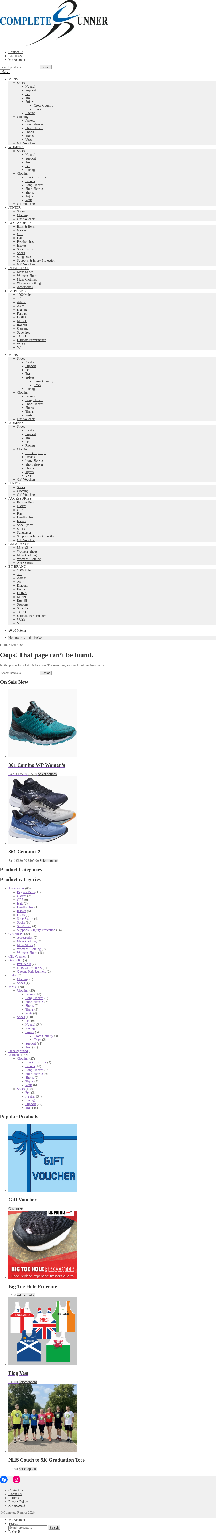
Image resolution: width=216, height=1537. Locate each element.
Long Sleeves (34, 124)
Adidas (21, 302)
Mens (12, 986)
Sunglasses (24, 257)
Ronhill (22, 325)
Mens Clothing (27, 279)
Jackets (30, 120)
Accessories (25, 287)
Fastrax (22, 313)
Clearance (15, 933)
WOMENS (16, 147)
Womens (14, 1055)
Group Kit (15, 960)
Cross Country (43, 105)
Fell (27, 94)
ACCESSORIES (19, 222)
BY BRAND (17, 291)
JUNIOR (14, 207)
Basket (14, 1531)
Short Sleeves (34, 128)
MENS (13, 79)
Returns (13, 1498)
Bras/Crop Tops (35, 177)
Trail (28, 98)
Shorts (29, 132)
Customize (15, 1208)
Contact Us (15, 52)
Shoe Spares (25, 249)
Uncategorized (18, 1051)
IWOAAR (24, 964)
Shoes (21, 82)
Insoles (21, 245)
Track (37, 109)
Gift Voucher (17, 956)
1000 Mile (24, 294)
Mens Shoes (25, 272)
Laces (21, 915)
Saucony (22, 328)
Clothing (22, 117)
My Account (16, 59)
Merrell (22, 321)
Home (4, 644)
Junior (12, 975)
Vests (28, 139)
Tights (29, 135)
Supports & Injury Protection (36, 260)
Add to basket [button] (26, 1295)
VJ (19, 347)
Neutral (30, 86)
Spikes (29, 101)
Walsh (21, 344)
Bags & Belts (26, 226)
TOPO (21, 336)
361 (19, 298)
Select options (47, 774)
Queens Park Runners (31, 971)
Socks (21, 253)
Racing (30, 113)
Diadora (22, 309)
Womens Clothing (29, 283)
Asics (20, 306)
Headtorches (25, 241)
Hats (20, 238)
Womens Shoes (27, 275)
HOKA (22, 317)
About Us (15, 56)
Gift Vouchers (26, 143)
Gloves (21, 230)
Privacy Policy (18, 1501)
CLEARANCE (18, 268)
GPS (20, 234)
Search (46, 67)
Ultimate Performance (31, 340)
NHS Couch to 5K (29, 968)
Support (30, 90)
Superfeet (23, 332)
